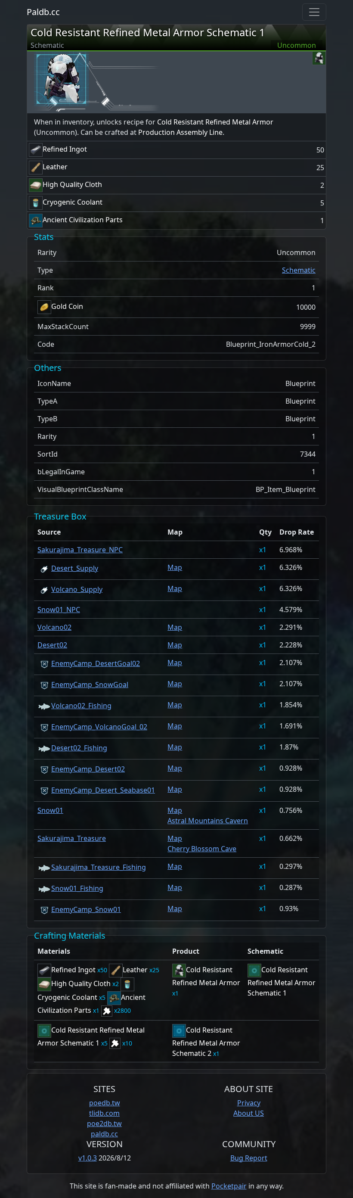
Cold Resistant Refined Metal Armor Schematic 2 (206, 1041)
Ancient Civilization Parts (83, 219)
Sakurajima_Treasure (71, 838)
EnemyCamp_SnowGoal (89, 684)
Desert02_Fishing (79, 748)
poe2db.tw (104, 1123)
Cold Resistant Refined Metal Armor (215, 122)
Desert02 (52, 645)
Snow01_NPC (58, 609)
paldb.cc (104, 1134)
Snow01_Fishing (77, 888)
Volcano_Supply (76, 589)
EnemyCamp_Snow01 (86, 909)
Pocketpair (229, 1186)
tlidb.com (104, 1113)
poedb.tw (104, 1103)
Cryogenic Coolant (72, 202)
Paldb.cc (43, 12)
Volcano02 (54, 627)
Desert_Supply (74, 568)
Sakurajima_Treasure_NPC (80, 549)
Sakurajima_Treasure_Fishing (98, 867)
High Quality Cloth (72, 184)
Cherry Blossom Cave (201, 848)
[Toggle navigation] (314, 12)
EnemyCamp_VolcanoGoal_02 (99, 726)
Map (174, 567)
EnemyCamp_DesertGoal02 (95, 663)
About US (248, 1113)
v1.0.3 (87, 1158)
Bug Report (248, 1158)
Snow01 (50, 810)
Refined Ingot (65, 149)
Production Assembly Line (180, 132)
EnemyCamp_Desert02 (88, 769)
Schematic (299, 270)
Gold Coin (67, 306)
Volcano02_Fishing (81, 705)
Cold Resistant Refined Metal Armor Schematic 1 (148, 32)
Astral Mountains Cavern (207, 820)
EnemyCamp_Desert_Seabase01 (103, 790)
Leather (55, 166)
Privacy (248, 1103)
